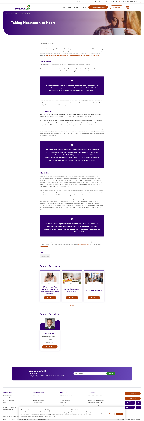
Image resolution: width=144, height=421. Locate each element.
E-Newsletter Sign (66, 395)
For (7, 392)
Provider (38, 398)
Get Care (7, 405)
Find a (7, 395)
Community (65, 400)
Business (38, 405)
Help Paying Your (9, 409)
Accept (119, 413)
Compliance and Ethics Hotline (12, 419)
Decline (111, 413)
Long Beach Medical (95, 395)
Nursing (37, 402)
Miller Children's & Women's (98, 398)
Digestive (44, 246)
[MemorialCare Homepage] (22, 7)
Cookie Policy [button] (84, 414)
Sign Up (111, 373)
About (63, 392)
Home (8, 13)
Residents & (38, 400)
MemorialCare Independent (98, 405)
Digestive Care (45, 256)
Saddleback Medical (95, 402)
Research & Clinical (10, 407)
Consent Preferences (43, 419)
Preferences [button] (51, 416)
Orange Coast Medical (96, 400)
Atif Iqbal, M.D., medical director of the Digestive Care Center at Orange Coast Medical (72, 55)
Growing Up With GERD (94, 290)
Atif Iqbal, (49, 333)
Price (8, 400)
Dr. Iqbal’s (83, 244)
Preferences (102, 413)
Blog (12, 13)
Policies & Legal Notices (28, 419)
